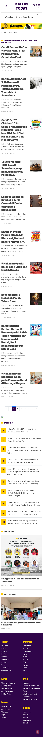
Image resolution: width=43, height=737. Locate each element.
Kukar (25, 654)
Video (3, 717)
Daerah (4, 651)
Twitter (26, 717)
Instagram (27, 720)
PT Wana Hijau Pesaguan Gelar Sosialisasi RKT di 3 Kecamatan (21, 623)
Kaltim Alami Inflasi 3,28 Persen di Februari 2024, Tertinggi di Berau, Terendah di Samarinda (13, 87)
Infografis (9, 531)
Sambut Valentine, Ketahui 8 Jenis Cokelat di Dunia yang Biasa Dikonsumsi (12, 203)
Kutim (25, 659)
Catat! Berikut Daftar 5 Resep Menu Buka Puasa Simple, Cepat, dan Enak (14, 52)
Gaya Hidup (5, 709)
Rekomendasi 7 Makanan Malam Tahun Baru (11, 298)
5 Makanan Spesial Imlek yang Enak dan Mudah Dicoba (14, 267)
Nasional (4, 645)
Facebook (27, 712)
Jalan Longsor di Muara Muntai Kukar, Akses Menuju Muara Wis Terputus (24, 439)
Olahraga (4, 712)
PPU (24, 662)
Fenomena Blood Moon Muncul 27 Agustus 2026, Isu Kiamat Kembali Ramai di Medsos (24, 503)
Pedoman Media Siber (31, 685)
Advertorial (10, 594)
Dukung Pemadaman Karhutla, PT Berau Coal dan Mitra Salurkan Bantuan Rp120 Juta (25, 512)
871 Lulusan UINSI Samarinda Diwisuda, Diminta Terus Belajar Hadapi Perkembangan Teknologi (24, 450)
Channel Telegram (8, 683)
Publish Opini (6, 694)
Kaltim (3, 648)
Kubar (25, 656)
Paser (25, 667)
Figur (3, 714)
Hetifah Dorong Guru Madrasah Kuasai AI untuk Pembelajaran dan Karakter (23, 460)
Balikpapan (27, 651)
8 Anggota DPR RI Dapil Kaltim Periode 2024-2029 (20, 580)
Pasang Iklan (6, 685)
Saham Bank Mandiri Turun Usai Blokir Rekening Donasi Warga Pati (21, 430)
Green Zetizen (6, 670)
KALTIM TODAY (21, 6)
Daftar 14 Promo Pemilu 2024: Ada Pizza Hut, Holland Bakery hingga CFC (13, 237)
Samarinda (27, 645)
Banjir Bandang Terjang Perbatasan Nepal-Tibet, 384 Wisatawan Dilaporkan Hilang (24, 482)
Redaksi (26, 683)
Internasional (6, 706)
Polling (4, 662)
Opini (3, 665)
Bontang (26, 648)
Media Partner (6, 688)
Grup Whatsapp (7, 691)
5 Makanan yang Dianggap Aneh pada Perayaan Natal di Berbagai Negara (14, 378)
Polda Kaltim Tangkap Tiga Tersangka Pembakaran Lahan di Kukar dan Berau (22, 522)
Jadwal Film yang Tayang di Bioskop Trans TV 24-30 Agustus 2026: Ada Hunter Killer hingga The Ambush (23, 471)
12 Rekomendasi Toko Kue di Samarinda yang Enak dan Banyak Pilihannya (12, 168)
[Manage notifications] (37, 732)
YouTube (26, 714)
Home (3, 32)
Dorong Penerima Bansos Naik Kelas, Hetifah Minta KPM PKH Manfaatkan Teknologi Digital (21, 493)
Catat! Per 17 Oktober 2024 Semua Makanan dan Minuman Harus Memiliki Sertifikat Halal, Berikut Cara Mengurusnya (14, 130)
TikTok (25, 723)
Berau (25, 670)
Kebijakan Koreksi (30, 699)
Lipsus (4, 656)
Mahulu (25, 665)
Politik (3, 654)
